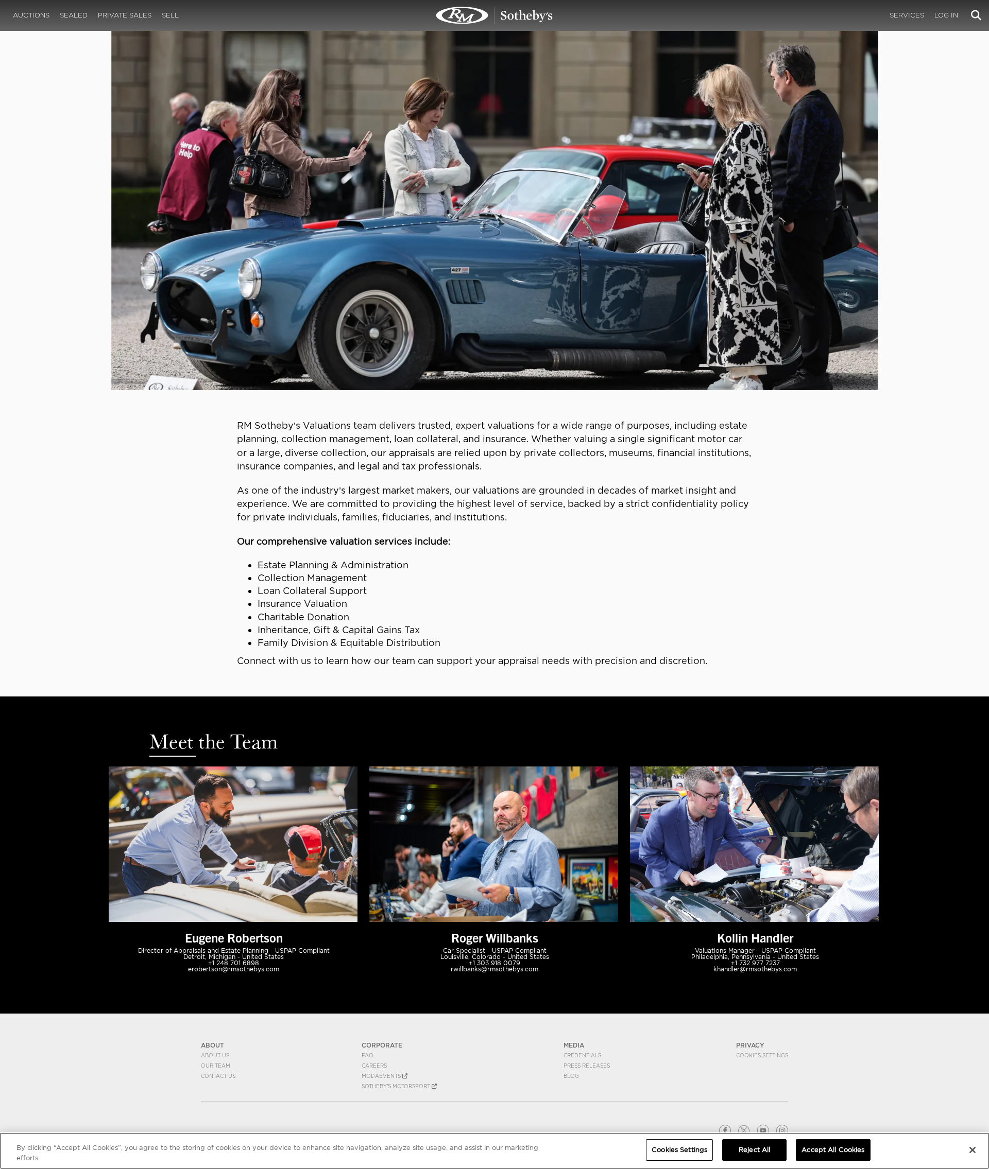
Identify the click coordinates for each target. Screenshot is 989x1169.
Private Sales (124, 15)
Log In (946, 15)
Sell (170, 15)
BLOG (571, 1076)
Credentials (582, 1055)
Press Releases (587, 1065)
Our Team (215, 1065)
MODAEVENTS (382, 1076)
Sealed (74, 15)
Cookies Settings (762, 1055)
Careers (374, 1065)
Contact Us (218, 1076)
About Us (215, 1055)
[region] (494, 1150)
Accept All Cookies (833, 1150)
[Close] (972, 1150)
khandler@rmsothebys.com (755, 969)
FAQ (367, 1055)
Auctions (31, 15)
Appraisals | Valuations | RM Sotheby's (494, 15)
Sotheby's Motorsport (397, 1086)
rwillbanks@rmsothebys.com (494, 969)
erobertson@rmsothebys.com (233, 969)
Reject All (754, 1150)
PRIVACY (750, 1045)
